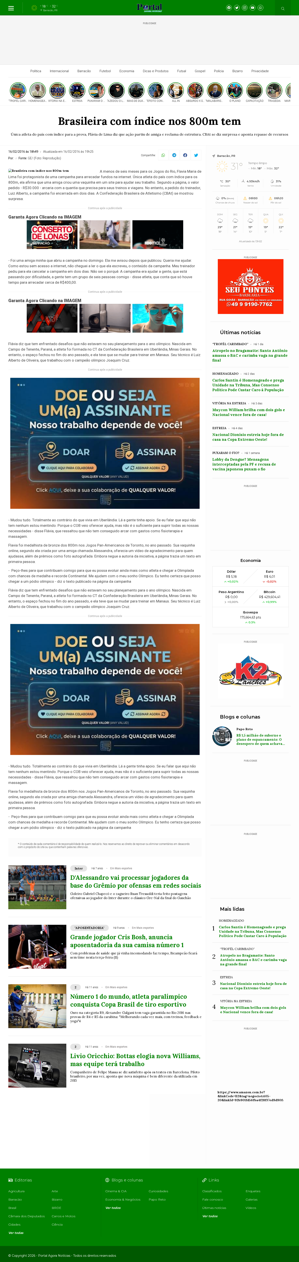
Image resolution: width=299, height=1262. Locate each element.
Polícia (219, 71)
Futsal (181, 71)
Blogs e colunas (240, 717)
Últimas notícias (240, 332)
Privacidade (260, 71)
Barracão (84, 71)
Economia (127, 71)
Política (35, 71)
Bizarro (237, 71)
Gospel (200, 71)
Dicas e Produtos (156, 71)
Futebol (105, 71)
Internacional (59, 71)
